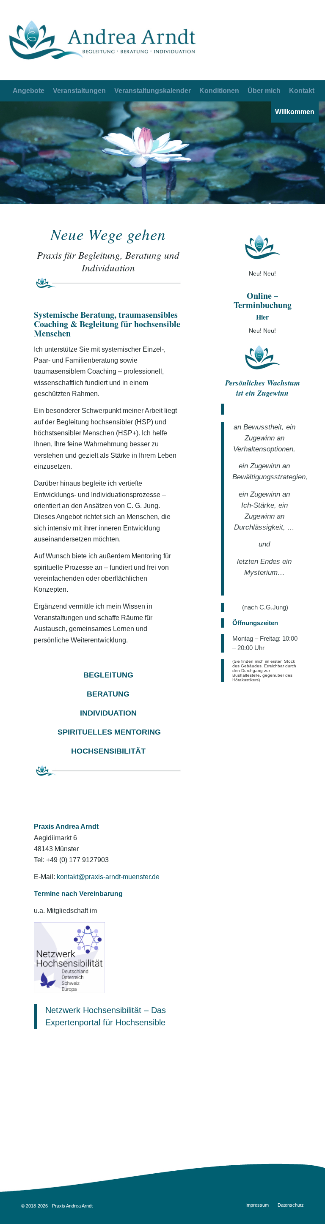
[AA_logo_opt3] (102, 40)
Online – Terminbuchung (263, 300)
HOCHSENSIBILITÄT (108, 751)
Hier (262, 317)
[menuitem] (302, 90)
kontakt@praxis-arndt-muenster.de (108, 876)
